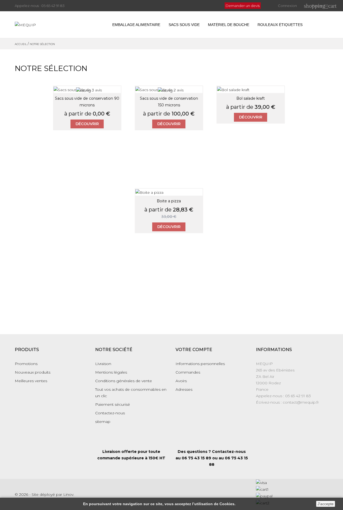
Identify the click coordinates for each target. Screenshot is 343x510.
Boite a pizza (169, 201)
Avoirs (181, 380)
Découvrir (87, 123)
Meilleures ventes (31, 380)
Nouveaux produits (32, 372)
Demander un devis (243, 5)
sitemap (102, 421)
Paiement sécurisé (112, 404)
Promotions (26, 363)
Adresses (184, 389)
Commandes (188, 372)
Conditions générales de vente (123, 380)
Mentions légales (111, 372)
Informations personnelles (200, 363)
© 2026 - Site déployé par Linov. (44, 494)
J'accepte (326, 504)
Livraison (103, 363)
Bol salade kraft (250, 98)
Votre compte (194, 349)
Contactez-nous (110, 413)
